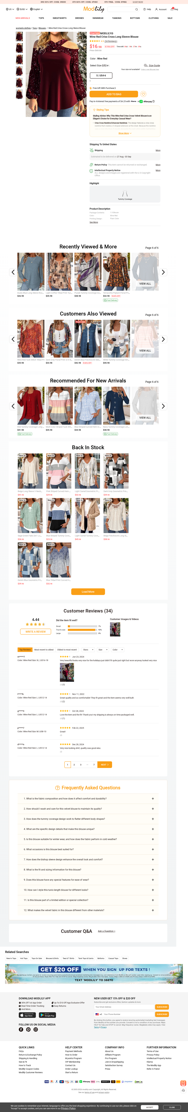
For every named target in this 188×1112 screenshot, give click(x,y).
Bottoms (101, 958)
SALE (170, 18)
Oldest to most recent (67, 650)
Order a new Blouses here (150, 69)
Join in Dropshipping (114, 1062)
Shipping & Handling (28, 1058)
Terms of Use (152, 1051)
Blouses (42, 28)
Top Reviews (25, 650)
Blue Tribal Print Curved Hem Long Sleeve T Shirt (68, 580)
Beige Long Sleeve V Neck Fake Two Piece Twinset (40, 491)
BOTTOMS (135, 18)
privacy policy (104, 1092)
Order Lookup (71, 1069)
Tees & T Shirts (68, 958)
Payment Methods (73, 1051)
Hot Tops (23, 958)
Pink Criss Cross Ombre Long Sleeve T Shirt (94, 360)
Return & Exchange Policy (30, 1055)
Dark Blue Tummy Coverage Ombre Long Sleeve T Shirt (127, 360)
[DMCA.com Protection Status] (139, 1081)
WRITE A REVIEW (36, 631)
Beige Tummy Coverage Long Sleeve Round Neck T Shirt (157, 360)
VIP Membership (72, 1062)
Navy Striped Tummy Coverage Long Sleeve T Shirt (40, 427)
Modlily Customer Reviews (31, 1072)
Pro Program (111, 1058)
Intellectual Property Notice (159, 1058)
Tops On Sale (37, 958)
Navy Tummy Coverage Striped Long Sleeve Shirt (125, 293)
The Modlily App (154, 1065)
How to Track (25, 1065)
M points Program (73, 1058)
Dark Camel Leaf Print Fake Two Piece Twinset (67, 293)
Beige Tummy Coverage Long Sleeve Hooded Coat (39, 293)
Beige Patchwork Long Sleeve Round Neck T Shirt (126, 536)
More (158, 150)
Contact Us (70, 1065)
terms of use (90, 1092)
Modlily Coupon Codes (29, 1069)
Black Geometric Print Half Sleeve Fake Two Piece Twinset (72, 427)
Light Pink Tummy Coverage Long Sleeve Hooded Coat (156, 293)
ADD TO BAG (113, 94)
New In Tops (11, 958)
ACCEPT (149, 1107)
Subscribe (162, 1007)
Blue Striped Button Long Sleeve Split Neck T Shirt (125, 427)
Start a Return (71, 1072)
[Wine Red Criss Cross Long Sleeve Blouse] (56, 74)
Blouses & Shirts (52, 958)
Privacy (103, 1027)
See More (94, 222)
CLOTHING (154, 18)
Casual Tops (113, 958)
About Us (109, 1051)
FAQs (21, 1051)
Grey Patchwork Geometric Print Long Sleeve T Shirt (69, 360)
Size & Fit (23, 1062)
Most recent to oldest (44, 650)
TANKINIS (116, 18)
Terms (96, 1027)
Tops (34, 28)
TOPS (41, 18)
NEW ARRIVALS (23, 18)
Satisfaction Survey (114, 1065)
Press (107, 1069)
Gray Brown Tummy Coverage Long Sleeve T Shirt (39, 360)
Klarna (150, 1062)
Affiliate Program (112, 1055)
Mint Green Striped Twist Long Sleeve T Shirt (152, 427)
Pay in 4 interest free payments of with (115, 101)
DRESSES (79, 18)
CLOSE (172, 1107)
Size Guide (154, 65)
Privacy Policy (153, 1055)
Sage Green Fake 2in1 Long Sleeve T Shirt (36, 536)
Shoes (124, 958)
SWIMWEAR (98, 18)
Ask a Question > (106, 931)
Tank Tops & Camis (85, 958)
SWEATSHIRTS (59, 18)
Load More (88, 591)
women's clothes (23, 28)
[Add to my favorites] (143, 94)
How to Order (71, 1055)
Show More (124, 133)
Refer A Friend (153, 1069)
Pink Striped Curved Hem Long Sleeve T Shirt (66, 491)
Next (103, 765)
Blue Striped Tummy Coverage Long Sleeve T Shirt (97, 427)
